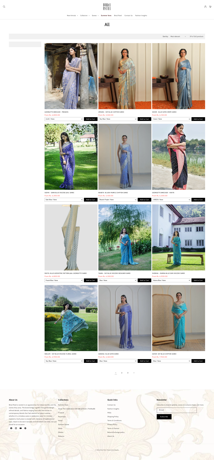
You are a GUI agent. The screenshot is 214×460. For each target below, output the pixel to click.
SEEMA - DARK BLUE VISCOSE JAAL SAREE (59, 192)
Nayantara (62, 416)
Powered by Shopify (113, 450)
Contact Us (111, 405)
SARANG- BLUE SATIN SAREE (108, 354)
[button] (4, 6)
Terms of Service (113, 428)
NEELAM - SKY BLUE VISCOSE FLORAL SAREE (60, 354)
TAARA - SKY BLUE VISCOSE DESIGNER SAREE (114, 273)
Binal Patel (103, 450)
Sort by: (165, 36)
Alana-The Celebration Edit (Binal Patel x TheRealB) (76, 409)
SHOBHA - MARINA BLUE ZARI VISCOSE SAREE (168, 273)
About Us (110, 436)
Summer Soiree (63, 424)
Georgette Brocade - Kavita (163, 192)
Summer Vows (63, 405)
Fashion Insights (113, 409)
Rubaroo (61, 436)
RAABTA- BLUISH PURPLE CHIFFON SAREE (113, 192)
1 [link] (115, 373)
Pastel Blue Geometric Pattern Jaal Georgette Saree (66, 273)
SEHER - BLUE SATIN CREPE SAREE (164, 112)
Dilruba (60, 432)
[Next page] (133, 372)
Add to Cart (90, 119)
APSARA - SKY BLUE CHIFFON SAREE (111, 112)
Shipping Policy (113, 416)
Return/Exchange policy (115, 432)
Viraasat (61, 413)
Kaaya (60, 420)
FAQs (109, 413)
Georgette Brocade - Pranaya (56, 112)
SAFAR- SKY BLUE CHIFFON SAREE (164, 354)
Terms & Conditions (114, 420)
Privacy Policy (112, 424)
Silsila (60, 428)
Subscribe (164, 417)
